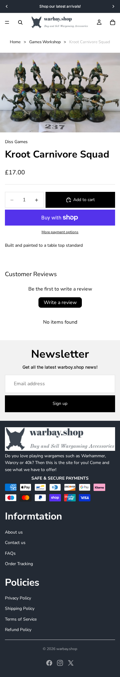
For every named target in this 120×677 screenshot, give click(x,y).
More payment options (60, 232)
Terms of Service (21, 619)
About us (14, 532)
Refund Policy (18, 630)
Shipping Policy (19, 608)
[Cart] (112, 22)
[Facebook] (49, 663)
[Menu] (7, 22)
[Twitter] (70, 663)
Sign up (60, 403)
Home (15, 42)
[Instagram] (60, 663)
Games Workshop (45, 42)
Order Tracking (19, 564)
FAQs (10, 553)
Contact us (15, 543)
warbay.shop (66, 648)
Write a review (60, 302)
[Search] (20, 22)
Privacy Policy (18, 598)
